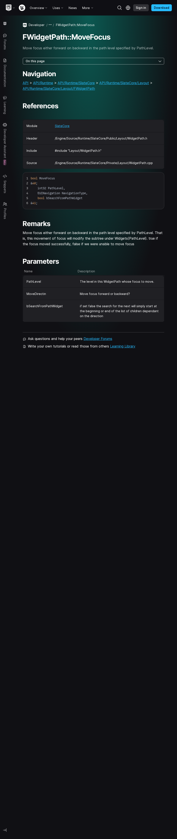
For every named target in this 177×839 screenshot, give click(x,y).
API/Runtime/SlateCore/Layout (124, 83)
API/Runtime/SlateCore (76, 83)
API (25, 83)
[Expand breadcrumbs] (50, 24)
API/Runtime (43, 83)
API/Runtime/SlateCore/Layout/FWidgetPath (59, 88)
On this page (35, 61)
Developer (37, 25)
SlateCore (62, 126)
